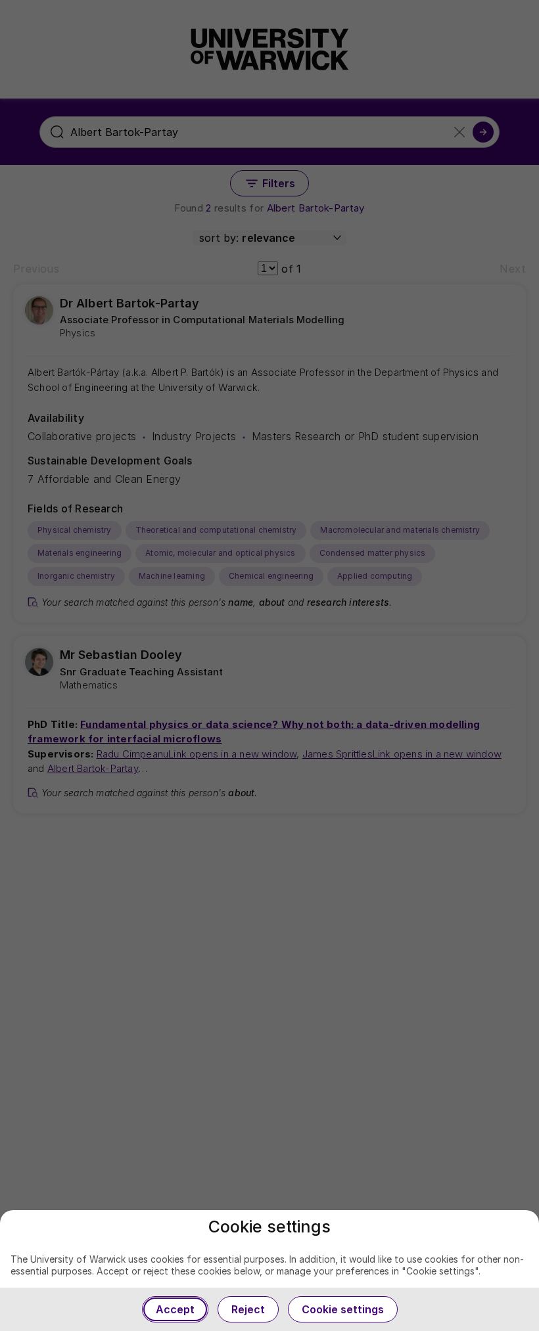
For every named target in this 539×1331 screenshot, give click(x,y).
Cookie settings (343, 1309)
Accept (175, 1309)
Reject (248, 1309)
